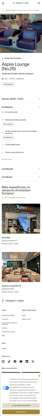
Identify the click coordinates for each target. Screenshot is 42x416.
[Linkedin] (27, 361)
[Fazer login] (3, 3)
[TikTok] (9, 361)
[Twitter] (32, 361)
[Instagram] (3, 361)
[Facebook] (15, 361)
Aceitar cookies (21, 412)
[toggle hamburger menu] (39, 3)
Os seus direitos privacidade (21, 405)
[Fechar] (39, 375)
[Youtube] (21, 361)
